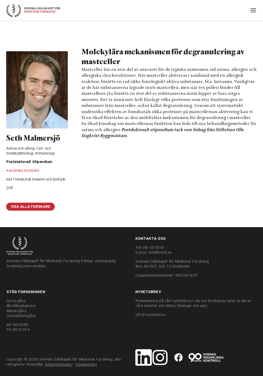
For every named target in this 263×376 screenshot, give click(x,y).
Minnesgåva (16, 311)
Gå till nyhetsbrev (150, 315)
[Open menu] (253, 10)
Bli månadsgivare (20, 306)
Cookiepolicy (86, 364)
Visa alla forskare (30, 207)
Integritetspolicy (59, 364)
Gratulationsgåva (21, 316)
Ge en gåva (15, 301)
